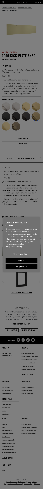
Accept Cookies (21, 267)
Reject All (21, 260)
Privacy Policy (16, 247)
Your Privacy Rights (21, 254)
